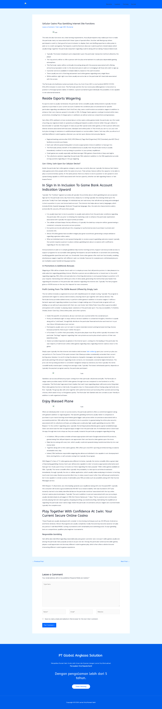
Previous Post (38, 561)
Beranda (109, 4)
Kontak (133, 4)
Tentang (125, 4)
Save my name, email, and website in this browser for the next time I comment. (71, 619)
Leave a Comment (48, 27)
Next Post (125, 561)
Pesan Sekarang (81, 686)
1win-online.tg (91, 351)
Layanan (117, 4)
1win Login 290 (61, 27)
